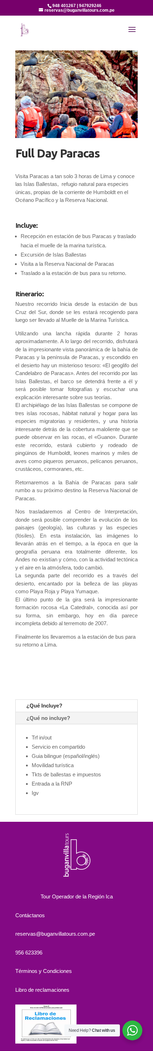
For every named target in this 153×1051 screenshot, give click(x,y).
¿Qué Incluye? (44, 706)
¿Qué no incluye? (48, 718)
